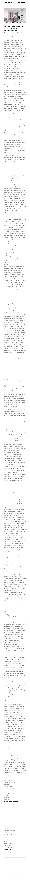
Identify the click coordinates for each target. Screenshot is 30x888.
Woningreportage (15, 22)
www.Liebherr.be (8, 836)
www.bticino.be (8, 849)
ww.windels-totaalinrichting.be (11, 801)
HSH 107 (8, 22)
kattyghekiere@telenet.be (10, 788)
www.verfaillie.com (8, 822)
